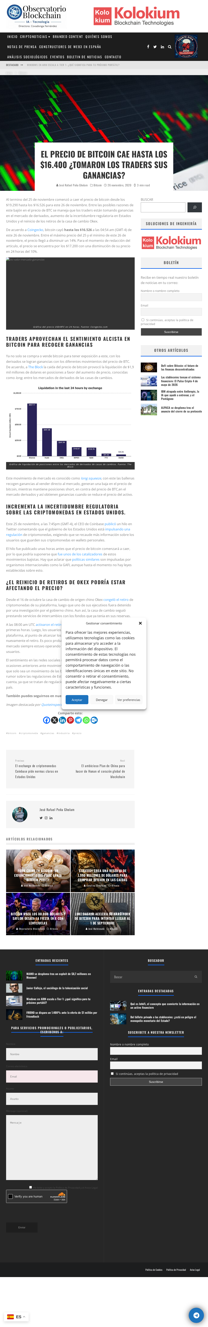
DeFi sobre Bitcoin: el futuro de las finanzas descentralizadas (179, 367)
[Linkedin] (62, 720)
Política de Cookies (153, 1270)
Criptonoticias (33, 36)
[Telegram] (78, 720)
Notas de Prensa (22, 46)
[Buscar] (194, 207)
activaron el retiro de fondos (57, 624)
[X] (54, 720)
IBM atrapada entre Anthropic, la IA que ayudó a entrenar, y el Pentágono (180, 395)
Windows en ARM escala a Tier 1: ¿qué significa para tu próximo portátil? (58, 1001)
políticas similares (86, 559)
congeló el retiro (116, 599)
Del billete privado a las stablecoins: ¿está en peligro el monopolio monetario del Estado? (163, 1019)
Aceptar (77, 700)
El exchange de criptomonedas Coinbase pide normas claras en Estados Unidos (36, 769)
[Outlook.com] (94, 720)
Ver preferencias (128, 700)
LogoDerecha (186, 46)
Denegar (102, 700)
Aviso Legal (195, 1270)
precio (78, 733)
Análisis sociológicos (27, 56)
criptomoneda (29, 733)
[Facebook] (46, 720)
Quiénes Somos (99, 36)
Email (144, 305)
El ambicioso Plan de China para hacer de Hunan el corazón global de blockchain (100, 769)
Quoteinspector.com (57, 704)
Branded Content (68, 36)
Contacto (113, 56)
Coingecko (35, 230)
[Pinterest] (70, 720)
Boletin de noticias (84, 56)
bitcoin (12, 733)
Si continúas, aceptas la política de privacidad (167, 322)
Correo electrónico (16, 1066)
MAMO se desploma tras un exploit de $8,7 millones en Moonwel (58, 975)
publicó (110, 524)
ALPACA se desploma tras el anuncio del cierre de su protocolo (181, 409)
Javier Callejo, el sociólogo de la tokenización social (57, 988)
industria (64, 733)
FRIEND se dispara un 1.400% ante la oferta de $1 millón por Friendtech (72, 65)
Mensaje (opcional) (17, 1111)
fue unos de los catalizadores (80, 554)
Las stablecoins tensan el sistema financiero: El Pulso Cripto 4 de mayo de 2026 (180, 381)
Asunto (10, 1088)
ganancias (48, 733)
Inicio (12, 36)
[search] (196, 977)
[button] (140, 623)
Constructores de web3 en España (70, 46)
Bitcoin (98, 185)
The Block (35, 367)
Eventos (57, 56)
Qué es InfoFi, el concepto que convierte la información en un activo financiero (164, 1006)
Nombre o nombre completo (160, 291)
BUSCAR (147, 199)
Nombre (10, 1044)
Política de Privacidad (176, 1270)
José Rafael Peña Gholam (73, 185)
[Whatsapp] (86, 720)
